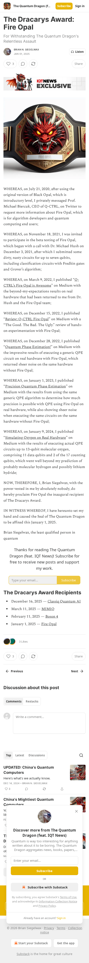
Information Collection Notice (58, 901)
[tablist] (22, 701)
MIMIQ (47, 609)
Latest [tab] (19, 755)
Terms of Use (68, 897)
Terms (61, 928)
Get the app (66, 943)
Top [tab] (8, 755)
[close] (76, 811)
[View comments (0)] (23, 63)
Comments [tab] (13, 701)
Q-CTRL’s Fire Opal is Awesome (41, 282)
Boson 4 (51, 616)
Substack (23, 954)
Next (74, 671)
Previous (17, 671)
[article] (44, 778)
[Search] (81, 755)
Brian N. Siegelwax (26, 49)
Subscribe (64, 6)
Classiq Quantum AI (64, 601)
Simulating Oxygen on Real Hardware (35, 437)
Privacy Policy (47, 906)
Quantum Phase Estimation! (28, 347)
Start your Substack (33, 943)
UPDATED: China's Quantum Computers (28, 770)
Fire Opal (49, 624)
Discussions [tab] (37, 755)
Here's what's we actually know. (26, 778)
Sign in (80, 6)
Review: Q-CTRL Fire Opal (27, 319)
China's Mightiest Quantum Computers (28, 802)
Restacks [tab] (32, 701)
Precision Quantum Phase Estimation (35, 386)
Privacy (49, 928)
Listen (79, 52)
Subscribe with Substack (48, 887)
